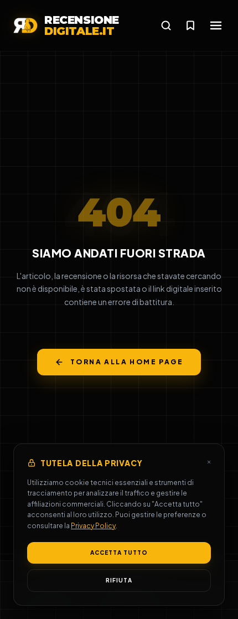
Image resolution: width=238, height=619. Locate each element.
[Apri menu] (216, 25)
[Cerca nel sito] (166, 25)
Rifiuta (119, 580)
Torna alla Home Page (126, 362)
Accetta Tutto (119, 552)
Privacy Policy (93, 526)
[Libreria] (190, 25)
